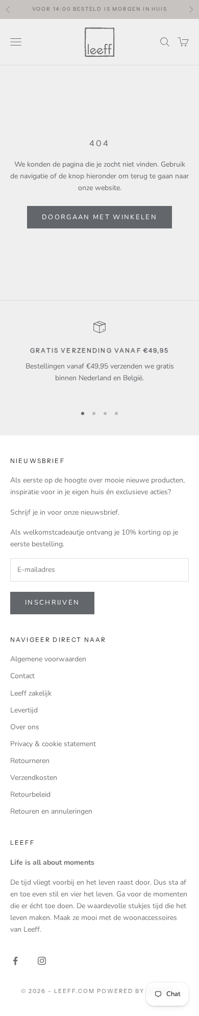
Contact (22, 676)
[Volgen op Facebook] (15, 961)
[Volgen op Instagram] (42, 961)
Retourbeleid (30, 794)
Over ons (24, 727)
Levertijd (24, 710)
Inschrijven (52, 602)
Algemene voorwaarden (48, 659)
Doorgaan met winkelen (99, 217)
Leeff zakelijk (31, 693)
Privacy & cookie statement (53, 744)
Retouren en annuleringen (51, 811)
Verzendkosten (33, 777)
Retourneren (29, 761)
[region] (99, 358)
